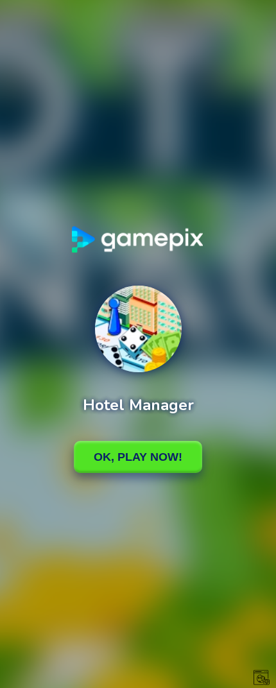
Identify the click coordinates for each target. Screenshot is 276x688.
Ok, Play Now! (138, 457)
